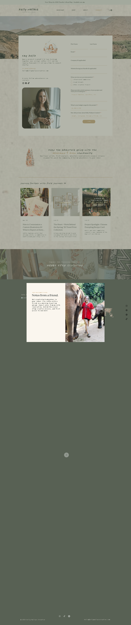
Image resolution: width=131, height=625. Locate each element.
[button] (99, 285)
